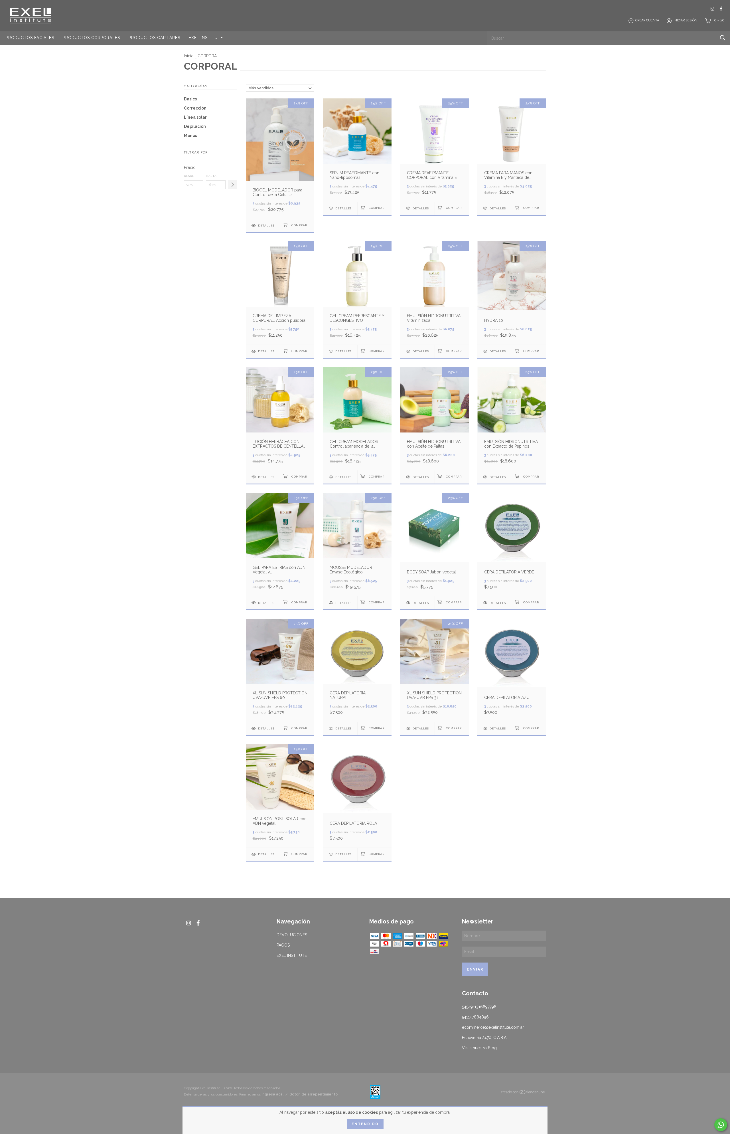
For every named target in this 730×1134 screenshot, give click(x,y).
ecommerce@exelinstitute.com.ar (493, 1027)
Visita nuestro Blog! (480, 1048)
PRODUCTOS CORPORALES (91, 37)
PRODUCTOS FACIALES (30, 37)
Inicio (189, 56)
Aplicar (232, 184)
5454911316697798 (479, 1006)
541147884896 (475, 1017)
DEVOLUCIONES (292, 935)
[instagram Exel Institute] (712, 8)
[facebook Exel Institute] (721, 8)
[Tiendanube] (523, 1093)
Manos (190, 135)
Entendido (365, 1124)
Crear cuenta (647, 21)
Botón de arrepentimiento (313, 1094)
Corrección (195, 108)
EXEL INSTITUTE (206, 37)
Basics (190, 99)
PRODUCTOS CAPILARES (154, 37)
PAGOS (283, 945)
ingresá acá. (272, 1094)
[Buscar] (723, 38)
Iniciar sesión (685, 21)
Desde (189, 175)
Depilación (195, 126)
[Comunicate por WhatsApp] (720, 1124)
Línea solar (195, 117)
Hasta (211, 175)
